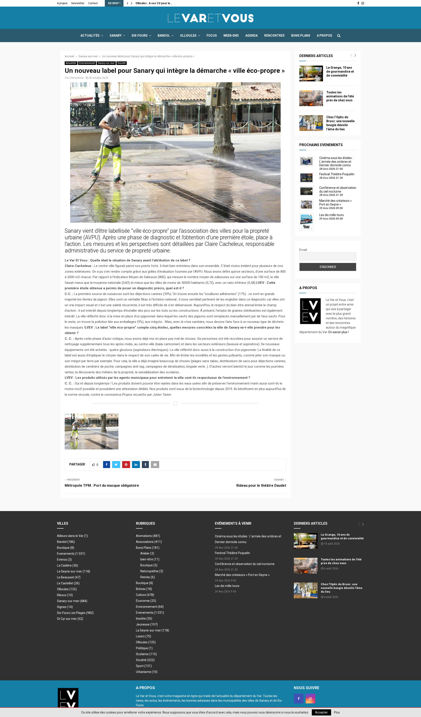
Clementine (77, 77)
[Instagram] (310, 698)
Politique (144, 648)
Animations (148, 536)
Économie (146, 601)
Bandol (164, 35)
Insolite (144, 618)
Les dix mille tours (227, 586)
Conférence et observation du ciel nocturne (245, 564)
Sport (144, 666)
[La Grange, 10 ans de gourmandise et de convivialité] (311, 73)
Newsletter (77, 3)
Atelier (147, 553)
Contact (93, 3)
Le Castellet (68, 583)
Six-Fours (140, 35)
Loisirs (143, 636)
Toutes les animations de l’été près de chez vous (340, 96)
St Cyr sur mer (70, 618)
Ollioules (188, 35)
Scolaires (146, 654)
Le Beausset (68, 577)
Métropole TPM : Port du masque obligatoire (102, 485)
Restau (147, 577)
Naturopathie (151, 571)
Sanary (115, 35)
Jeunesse (147, 624)
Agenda (251, 35)
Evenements (66, 553)
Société (122, 63)
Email (303, 250)
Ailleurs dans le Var (72, 536)
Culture (145, 595)
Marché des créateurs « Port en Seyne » (242, 575)
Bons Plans (300, 35)
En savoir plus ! (338, 332)
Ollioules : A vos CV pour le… (154, 3)
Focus (212, 35)
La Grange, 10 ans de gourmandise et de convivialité (340, 71)
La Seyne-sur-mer (73, 571)
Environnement (87, 63)
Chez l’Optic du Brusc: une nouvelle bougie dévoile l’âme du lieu (341, 588)
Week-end (231, 35)
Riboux (65, 595)
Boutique (65, 547)
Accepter (321, 712)
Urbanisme (146, 672)
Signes (65, 607)
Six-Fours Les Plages (75, 613)
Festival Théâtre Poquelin (232, 553)
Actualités (90, 35)
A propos (62, 3)
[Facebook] (298, 698)
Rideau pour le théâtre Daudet (261, 485)
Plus (337, 712)
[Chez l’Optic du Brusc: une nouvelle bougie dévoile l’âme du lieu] (311, 123)
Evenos (64, 559)
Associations (149, 542)
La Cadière (67, 565)
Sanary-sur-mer (106, 63)
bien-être (149, 559)
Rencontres (274, 35)
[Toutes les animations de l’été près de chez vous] (311, 98)
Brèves (144, 589)
